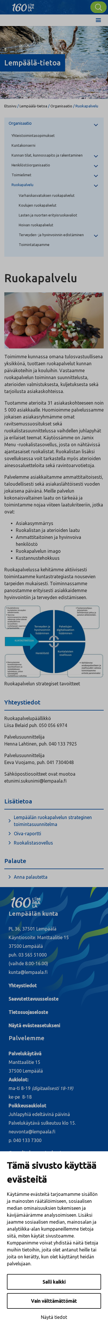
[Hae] (98, 7)
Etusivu (10, 106)
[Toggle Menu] (98, 20)
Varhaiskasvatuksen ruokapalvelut (47, 195)
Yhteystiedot (23, 985)
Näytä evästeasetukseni (34, 1025)
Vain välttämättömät (54, 1301)
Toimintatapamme (34, 245)
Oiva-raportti (27, 833)
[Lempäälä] (23, 5)
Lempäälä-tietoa (33, 106)
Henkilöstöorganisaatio (31, 165)
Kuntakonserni (23, 145)
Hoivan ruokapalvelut (36, 225)
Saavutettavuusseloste (33, 998)
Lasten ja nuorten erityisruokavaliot (48, 215)
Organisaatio (61, 106)
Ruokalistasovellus (33, 842)
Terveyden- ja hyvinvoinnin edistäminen (51, 235)
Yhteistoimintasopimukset (33, 135)
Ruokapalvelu (22, 185)
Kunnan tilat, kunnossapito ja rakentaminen (47, 155)
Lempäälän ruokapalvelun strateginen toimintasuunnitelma (53, 821)
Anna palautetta (31, 877)
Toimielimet (21, 175)
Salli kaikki (54, 1281)
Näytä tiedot (54, 1317)
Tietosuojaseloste (28, 1012)
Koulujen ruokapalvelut (37, 205)
